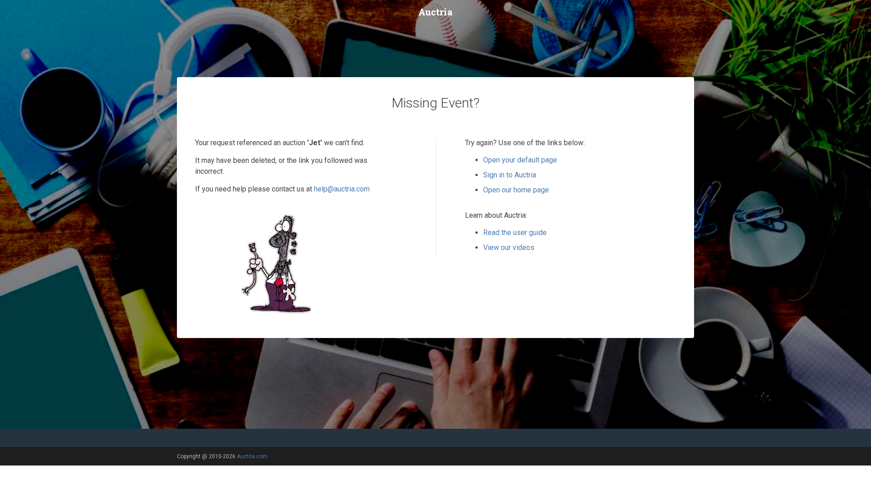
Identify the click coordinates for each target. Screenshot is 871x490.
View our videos (508, 247)
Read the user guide (515, 232)
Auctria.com (252, 456)
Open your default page (520, 160)
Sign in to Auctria (509, 175)
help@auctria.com (342, 189)
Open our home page (516, 190)
